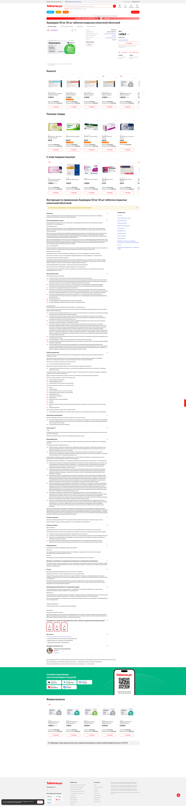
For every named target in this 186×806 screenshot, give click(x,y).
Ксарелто (72, 8)
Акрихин (114, 35)
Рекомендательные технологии (76, 793)
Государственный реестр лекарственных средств (59, 636)
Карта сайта (72, 795)
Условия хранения (121, 233)
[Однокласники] (51, 790)
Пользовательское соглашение (76, 787)
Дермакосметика (78, 8)
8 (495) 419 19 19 (136, 1)
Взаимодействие (121, 230)
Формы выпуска (91, 26)
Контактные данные (98, 787)
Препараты (72, 804)
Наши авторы (97, 799)
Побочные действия (122, 223)
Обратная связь (73, 801)
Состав (119, 245)
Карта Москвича (97, 795)
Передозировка (121, 238)
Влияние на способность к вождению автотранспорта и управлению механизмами (128, 241)
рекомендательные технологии (15, 801)
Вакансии (96, 791)
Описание (119, 215)
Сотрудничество (97, 797)
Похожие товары (52, 26)
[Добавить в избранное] (61, 77)
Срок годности (120, 228)
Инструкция (80, 26)
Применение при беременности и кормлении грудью (128, 248)
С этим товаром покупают (66, 26)
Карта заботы (97, 793)
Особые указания (121, 236)
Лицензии (96, 789)
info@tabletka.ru (73, 797)
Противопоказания (121, 220)
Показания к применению (123, 225)
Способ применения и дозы (124, 218)
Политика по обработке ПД (75, 789)
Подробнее (56, 652)
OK (40, 802)
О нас (95, 785)
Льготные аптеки (97, 801)
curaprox (84, 8)
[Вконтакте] (47, 790)
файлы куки (25, 801)
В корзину (129, 43)
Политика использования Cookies (77, 791)
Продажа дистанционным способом (77, 785)
